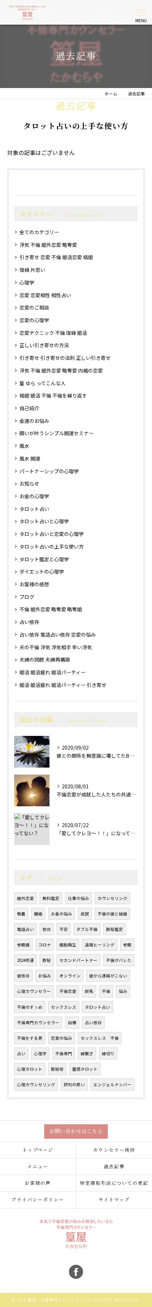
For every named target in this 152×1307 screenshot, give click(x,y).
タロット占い (34, 508)
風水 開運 (29, 458)
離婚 (38, 914)
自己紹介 (29, 408)
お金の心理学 (34, 496)
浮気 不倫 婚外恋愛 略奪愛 (48, 244)
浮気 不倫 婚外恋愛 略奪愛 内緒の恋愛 (61, 370)
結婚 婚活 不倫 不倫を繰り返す (53, 395)
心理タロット (29, 1069)
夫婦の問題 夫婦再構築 (44, 659)
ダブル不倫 (87, 929)
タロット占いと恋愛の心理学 (51, 533)
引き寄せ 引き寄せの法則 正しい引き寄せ (65, 357)
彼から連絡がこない (108, 975)
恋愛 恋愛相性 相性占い (45, 295)
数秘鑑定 (114, 929)
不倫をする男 (29, 1038)
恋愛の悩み (61, 1038)
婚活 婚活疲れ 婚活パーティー (52, 672)
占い (21, 1053)
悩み (123, 991)
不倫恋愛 (67, 991)
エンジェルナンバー (112, 1084)
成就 (85, 914)
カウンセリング (112, 898)
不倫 (106, 991)
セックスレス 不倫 (100, 1038)
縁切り (108, 1053)
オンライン (70, 975)
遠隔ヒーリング (100, 945)
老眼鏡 (23, 945)
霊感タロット (85, 1069)
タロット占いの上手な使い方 (51, 546)
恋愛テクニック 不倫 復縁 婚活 (53, 332)
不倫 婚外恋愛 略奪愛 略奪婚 (50, 609)
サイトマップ (114, 1199)
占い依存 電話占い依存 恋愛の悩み (57, 634)
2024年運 (25, 960)
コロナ (44, 945)
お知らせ (29, 483)
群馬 (89, 991)
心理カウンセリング (36, 1084)
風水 (24, 445)
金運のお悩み (34, 420)
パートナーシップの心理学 (49, 471)
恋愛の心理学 (34, 320)
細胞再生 (67, 945)
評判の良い (74, 1084)
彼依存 (23, 975)
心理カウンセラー (34, 991)
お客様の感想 (34, 584)
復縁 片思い (32, 269)
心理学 (26, 282)
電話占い (25, 929)
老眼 (127, 945)
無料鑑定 (50, 898)
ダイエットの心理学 (41, 571)
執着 (21, 914)
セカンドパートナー (78, 960)
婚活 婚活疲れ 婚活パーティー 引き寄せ (62, 684)
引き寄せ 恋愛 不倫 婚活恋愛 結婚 (56, 257)
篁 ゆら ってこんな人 (42, 383)
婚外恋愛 (25, 898)
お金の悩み (61, 914)
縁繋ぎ (87, 1053)
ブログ (26, 596)
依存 (46, 929)
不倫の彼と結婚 (112, 914)
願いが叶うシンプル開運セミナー (56, 433)
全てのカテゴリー (39, 232)
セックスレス (63, 1007)
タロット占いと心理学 (44, 521)
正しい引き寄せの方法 (44, 345)
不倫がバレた (118, 960)
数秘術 (57, 1069)
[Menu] (141, 12)
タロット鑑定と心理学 (44, 559)
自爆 (72, 1022)
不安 (63, 929)
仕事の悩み (78, 898)
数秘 (46, 960)
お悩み (44, 975)
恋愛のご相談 (34, 307)
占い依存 (29, 621)
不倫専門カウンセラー (38, 1022)
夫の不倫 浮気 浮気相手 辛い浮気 (55, 647)
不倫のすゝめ (29, 1007)
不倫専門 (63, 1053)
